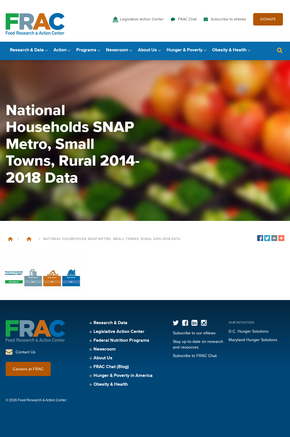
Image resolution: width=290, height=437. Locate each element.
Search (279, 50)
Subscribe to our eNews (194, 333)
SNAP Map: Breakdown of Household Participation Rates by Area (29, 239)
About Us (147, 50)
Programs (86, 50)
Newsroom (117, 50)
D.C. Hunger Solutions (248, 331)
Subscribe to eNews (228, 19)
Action (60, 50)
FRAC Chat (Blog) (111, 367)
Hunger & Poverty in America (123, 375)
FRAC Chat (187, 19)
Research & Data (27, 50)
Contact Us (25, 352)
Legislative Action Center (142, 19)
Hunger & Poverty (184, 50)
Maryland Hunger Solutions (253, 339)
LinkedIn (194, 323)
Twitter (176, 323)
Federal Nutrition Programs (121, 340)
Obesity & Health (229, 50)
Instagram (204, 323)
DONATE (268, 19)
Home (10, 239)
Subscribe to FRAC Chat (195, 355)
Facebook (185, 323)
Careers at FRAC (28, 369)
